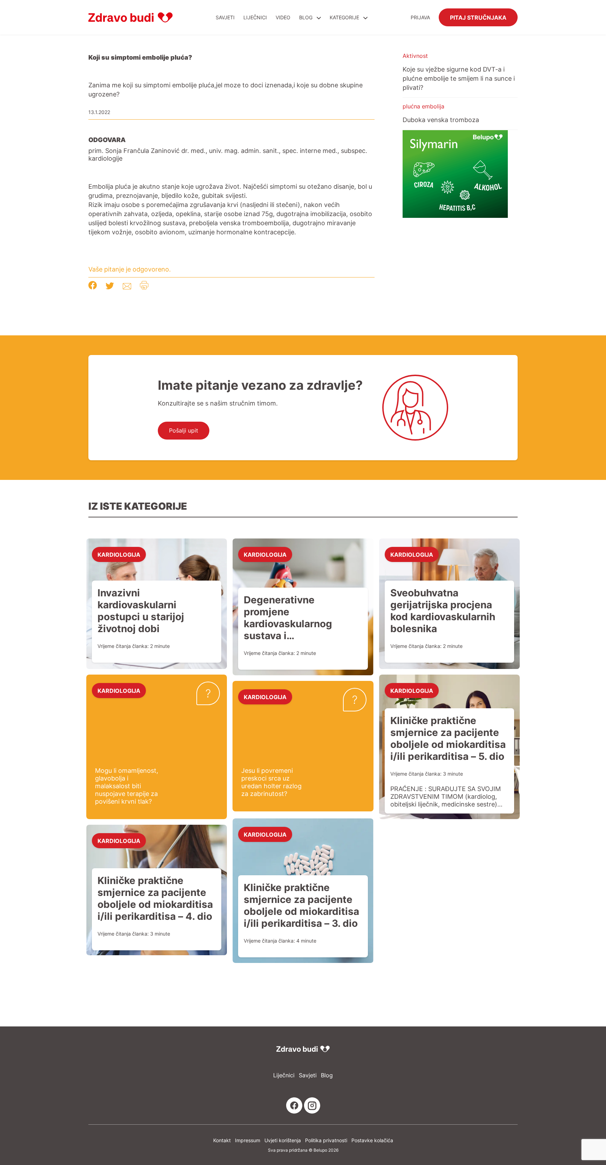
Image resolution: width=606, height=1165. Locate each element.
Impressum (247, 1140)
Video (283, 17)
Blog (305, 17)
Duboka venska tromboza (441, 119)
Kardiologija (118, 554)
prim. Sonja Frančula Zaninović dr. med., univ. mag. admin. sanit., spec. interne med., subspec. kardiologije (227, 154)
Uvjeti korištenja (282, 1140)
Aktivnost (415, 56)
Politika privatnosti (326, 1140)
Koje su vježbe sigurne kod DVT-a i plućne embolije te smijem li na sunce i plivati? (459, 78)
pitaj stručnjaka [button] (478, 17)
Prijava (420, 17)
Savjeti (225, 17)
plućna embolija (423, 106)
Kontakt (222, 1140)
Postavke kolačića (372, 1140)
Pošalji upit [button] (183, 430)
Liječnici (255, 17)
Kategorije (345, 17)
